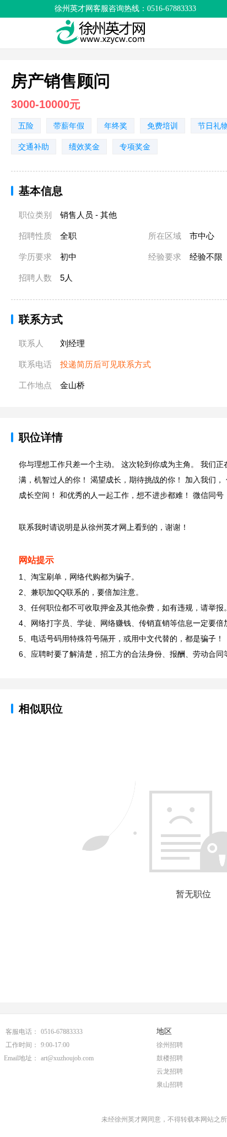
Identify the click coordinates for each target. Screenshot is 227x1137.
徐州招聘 (169, 1045)
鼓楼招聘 (169, 1058)
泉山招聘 (169, 1084)
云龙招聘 (169, 1071)
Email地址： (21, 1058)
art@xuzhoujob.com (67, 1058)
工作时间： (22, 1045)
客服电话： (22, 1032)
